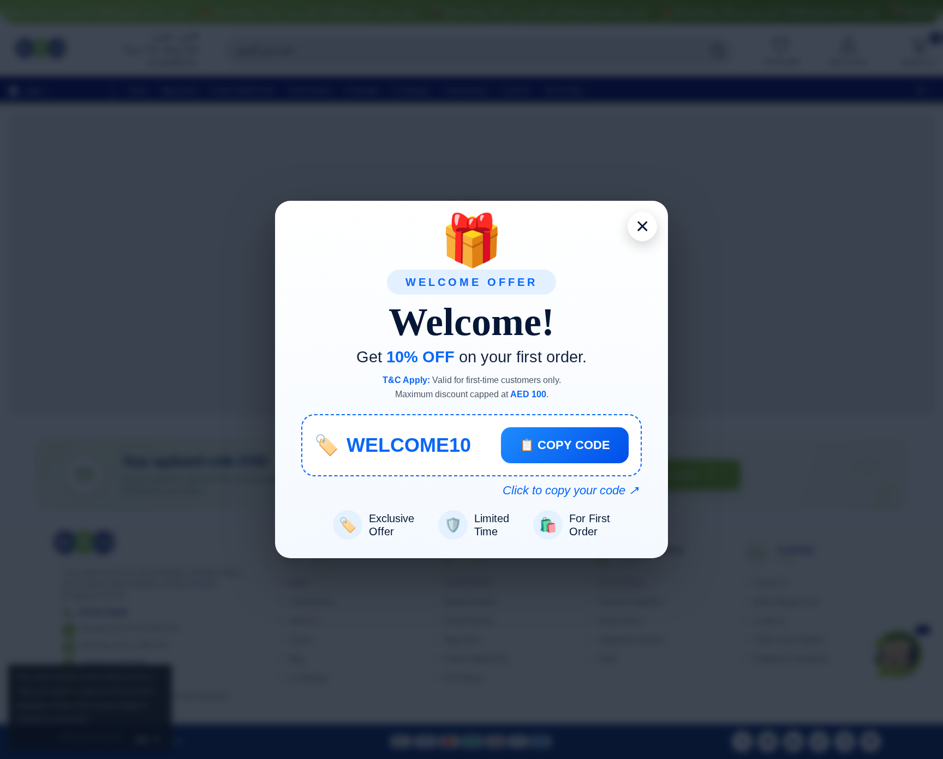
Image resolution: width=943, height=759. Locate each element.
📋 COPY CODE (565, 445)
